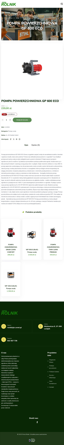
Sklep (17, 18)
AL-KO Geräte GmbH (12, 135)
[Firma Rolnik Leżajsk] (8, 4)
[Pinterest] (16, 139)
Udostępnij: (4, 139)
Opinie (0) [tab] (35, 145)
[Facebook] (11, 139)
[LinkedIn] (19, 139)
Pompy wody (27, 18)
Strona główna (8, 18)
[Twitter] (13, 139)
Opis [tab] (26, 145)
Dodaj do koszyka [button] (22, 120)
